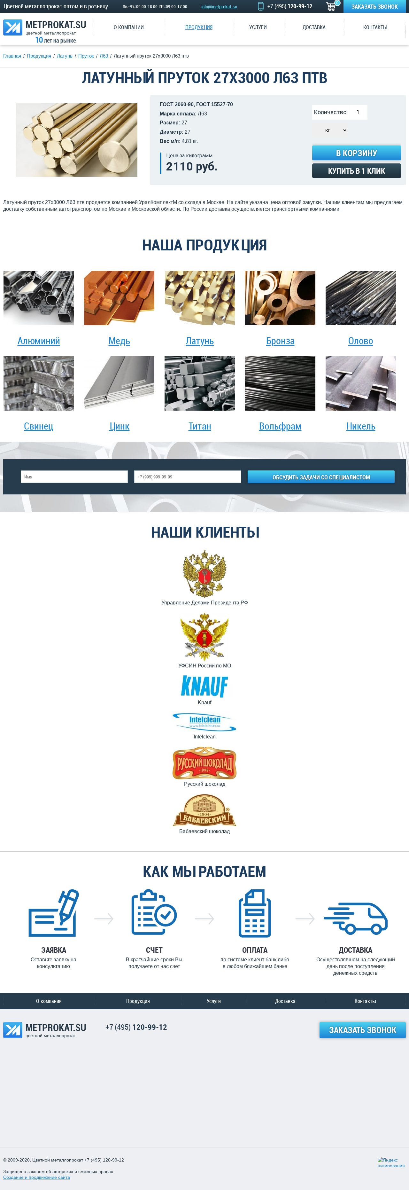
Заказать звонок (374, 6)
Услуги (214, 1001)
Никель (360, 425)
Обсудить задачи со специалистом (321, 477)
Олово (360, 340)
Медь (119, 340)
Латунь (200, 340)
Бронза (280, 340)
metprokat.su (56, 27)
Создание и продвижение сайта (36, 1177)
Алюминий (39, 340)
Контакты (365, 1001)
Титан (200, 425)
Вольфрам (280, 425)
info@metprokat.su (219, 6)
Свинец (38, 425)
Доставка (285, 1001)
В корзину (356, 153)
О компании (49, 1001)
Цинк (119, 425)
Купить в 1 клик (356, 171)
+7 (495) (289, 6)
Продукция (138, 1001)
